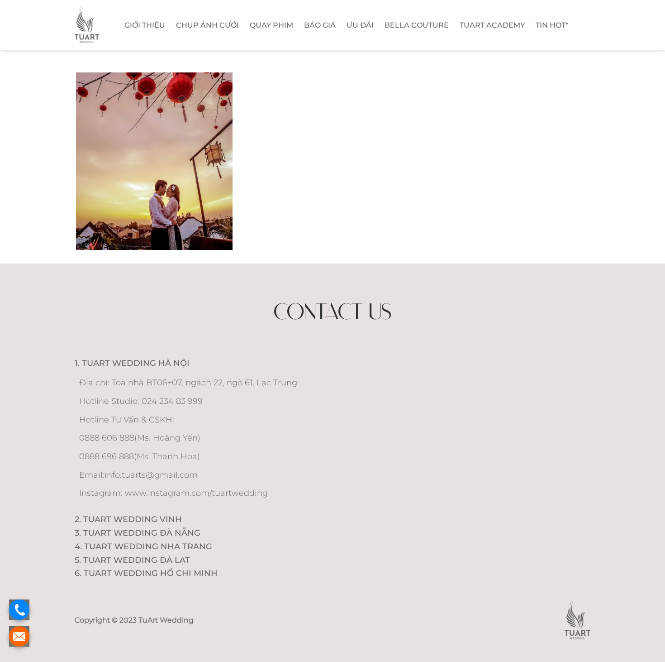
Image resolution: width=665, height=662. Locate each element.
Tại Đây (373, 214)
